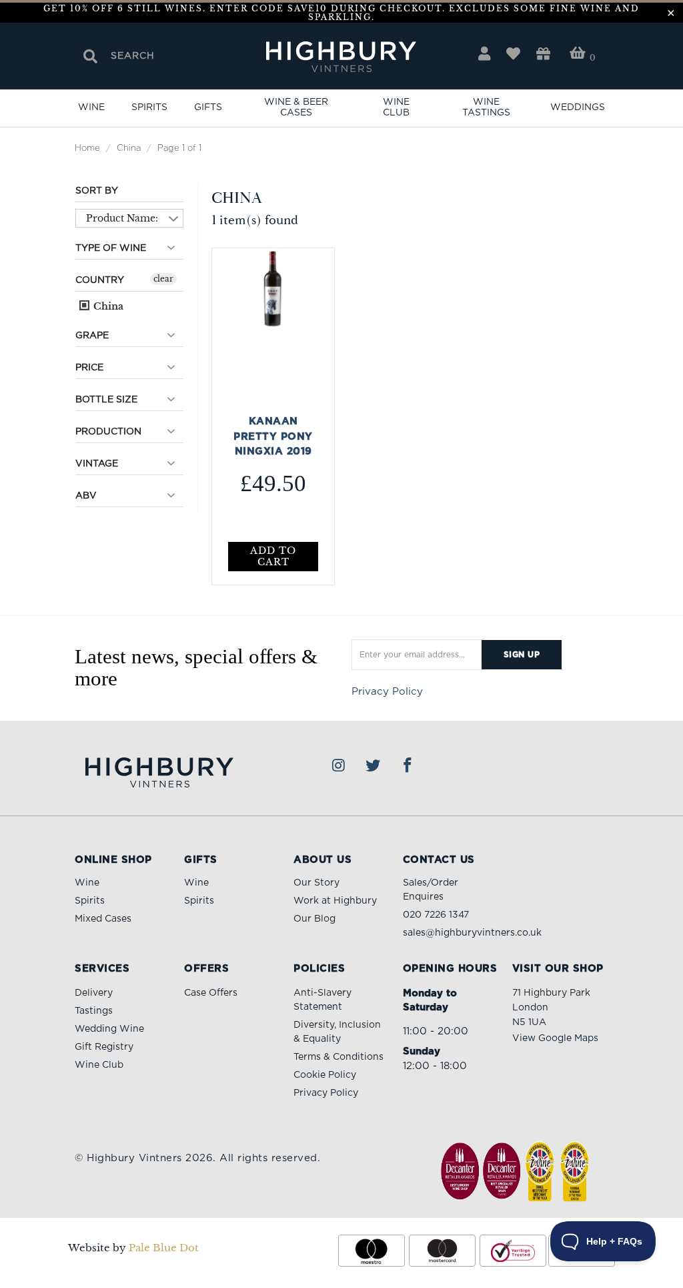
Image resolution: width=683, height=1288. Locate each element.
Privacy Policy (387, 692)
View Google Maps (555, 1038)
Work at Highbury (335, 901)
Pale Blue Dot (164, 1247)
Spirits (149, 107)
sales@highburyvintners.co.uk (472, 933)
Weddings (577, 107)
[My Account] (484, 53)
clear (163, 279)
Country (99, 280)
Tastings (94, 1011)
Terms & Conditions (338, 1057)
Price (89, 367)
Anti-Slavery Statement (322, 1000)
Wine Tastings (486, 107)
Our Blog (314, 919)
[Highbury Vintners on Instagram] (339, 766)
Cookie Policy (324, 1075)
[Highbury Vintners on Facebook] (408, 766)
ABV (86, 496)
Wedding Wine (109, 1029)
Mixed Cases (103, 919)
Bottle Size (106, 399)
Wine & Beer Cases (296, 107)
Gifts (208, 107)
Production (108, 431)
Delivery (94, 993)
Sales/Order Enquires (430, 890)
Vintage (96, 463)
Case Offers (210, 993)
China (107, 306)
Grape (92, 335)
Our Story (316, 883)
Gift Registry (104, 1047)
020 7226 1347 (436, 915)
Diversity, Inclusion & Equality (337, 1032)
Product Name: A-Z (122, 220)
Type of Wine (110, 248)
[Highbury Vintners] (341, 57)
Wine (91, 107)
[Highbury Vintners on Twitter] (373, 766)
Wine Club (396, 107)
